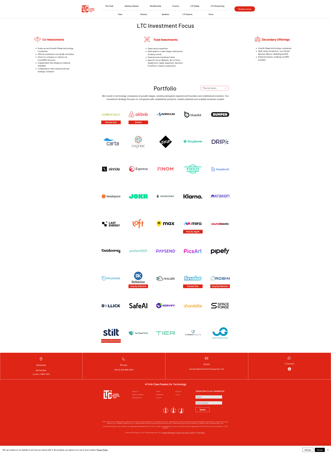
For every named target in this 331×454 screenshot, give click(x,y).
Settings (307, 450)
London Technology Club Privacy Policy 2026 (178, 433)
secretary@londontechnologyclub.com (206, 369)
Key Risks (201, 433)
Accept (320, 450)
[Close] (327, 450)
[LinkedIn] (289, 369)
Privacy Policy (102, 450)
